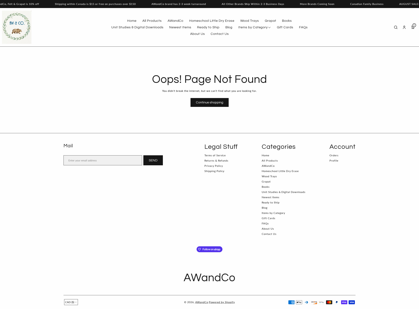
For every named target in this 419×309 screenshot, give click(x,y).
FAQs (265, 223)
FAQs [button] (303, 27)
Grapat (266, 181)
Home (265, 155)
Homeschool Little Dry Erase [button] (211, 20)
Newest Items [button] (180, 27)
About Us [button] (197, 34)
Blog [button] (229, 27)
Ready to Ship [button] (208, 27)
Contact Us (269, 233)
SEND (153, 160)
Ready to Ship (270, 202)
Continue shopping (209, 102)
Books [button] (287, 20)
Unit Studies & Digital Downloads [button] (137, 27)
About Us (268, 228)
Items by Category (273, 212)
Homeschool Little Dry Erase (280, 171)
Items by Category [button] (253, 27)
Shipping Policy (214, 171)
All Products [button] (152, 20)
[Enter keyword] (396, 27)
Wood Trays (269, 176)
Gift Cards (268, 218)
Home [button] (132, 20)
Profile (333, 160)
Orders (333, 155)
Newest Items (270, 197)
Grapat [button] (270, 20)
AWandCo (268, 165)
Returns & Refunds (216, 160)
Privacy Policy (213, 165)
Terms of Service (215, 155)
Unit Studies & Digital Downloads (283, 191)
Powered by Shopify (222, 302)
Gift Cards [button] (285, 27)
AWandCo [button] (175, 20)
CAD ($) (69, 302)
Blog (264, 207)
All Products (270, 160)
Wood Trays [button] (249, 20)
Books (266, 186)
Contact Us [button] (220, 34)
